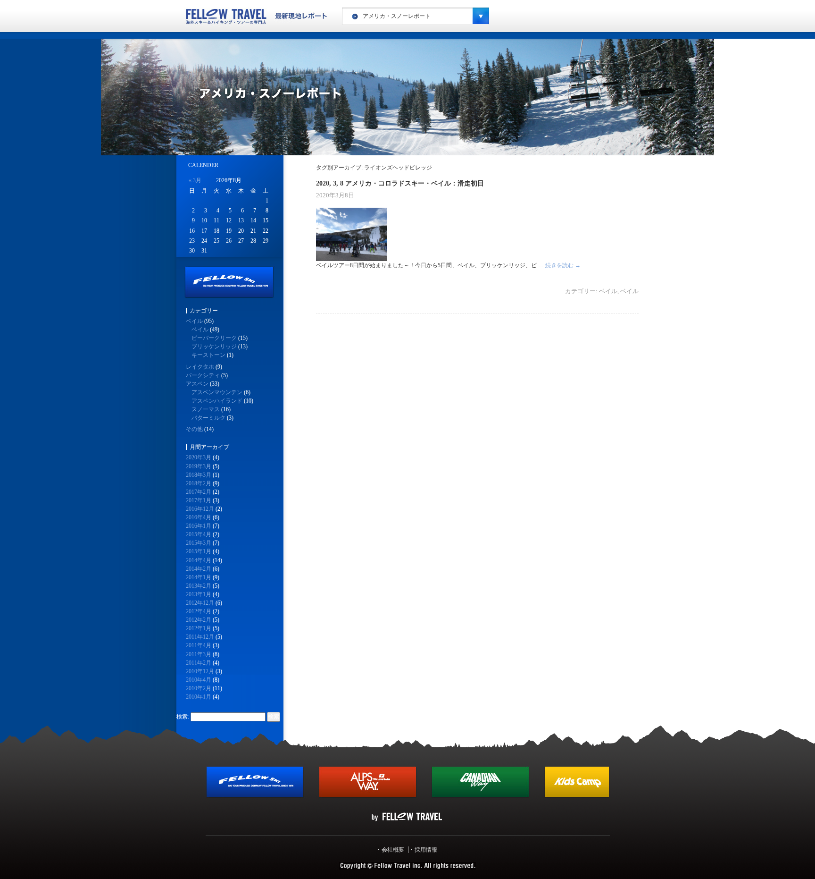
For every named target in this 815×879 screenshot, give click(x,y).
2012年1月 (198, 628)
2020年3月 (198, 457)
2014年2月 (198, 569)
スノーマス (205, 409)
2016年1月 (198, 526)
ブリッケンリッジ (214, 346)
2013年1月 (198, 594)
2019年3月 (198, 466)
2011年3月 (198, 654)
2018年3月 (198, 475)
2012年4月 (198, 611)
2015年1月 (198, 551)
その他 (194, 429)
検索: (182, 716)
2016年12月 (200, 509)
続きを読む (563, 265)
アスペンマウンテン (216, 392)
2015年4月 (198, 534)
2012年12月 (200, 603)
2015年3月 (198, 543)
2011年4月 (198, 645)
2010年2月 (198, 688)
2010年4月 (198, 679)
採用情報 (426, 849)
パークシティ (203, 375)
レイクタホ (200, 366)
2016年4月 (198, 517)
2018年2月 (198, 483)
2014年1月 (198, 577)
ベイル (608, 291)
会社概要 (393, 849)
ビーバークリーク (214, 338)
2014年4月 (198, 560)
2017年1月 (198, 500)
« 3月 (195, 180)
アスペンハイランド (216, 400)
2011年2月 (198, 662)
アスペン (197, 383)
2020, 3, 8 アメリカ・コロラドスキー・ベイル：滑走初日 (400, 183)
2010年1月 (198, 696)
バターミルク (208, 417)
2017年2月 (198, 492)
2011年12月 (200, 637)
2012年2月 (198, 620)
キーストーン (208, 355)
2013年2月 (198, 586)
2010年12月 (200, 671)
